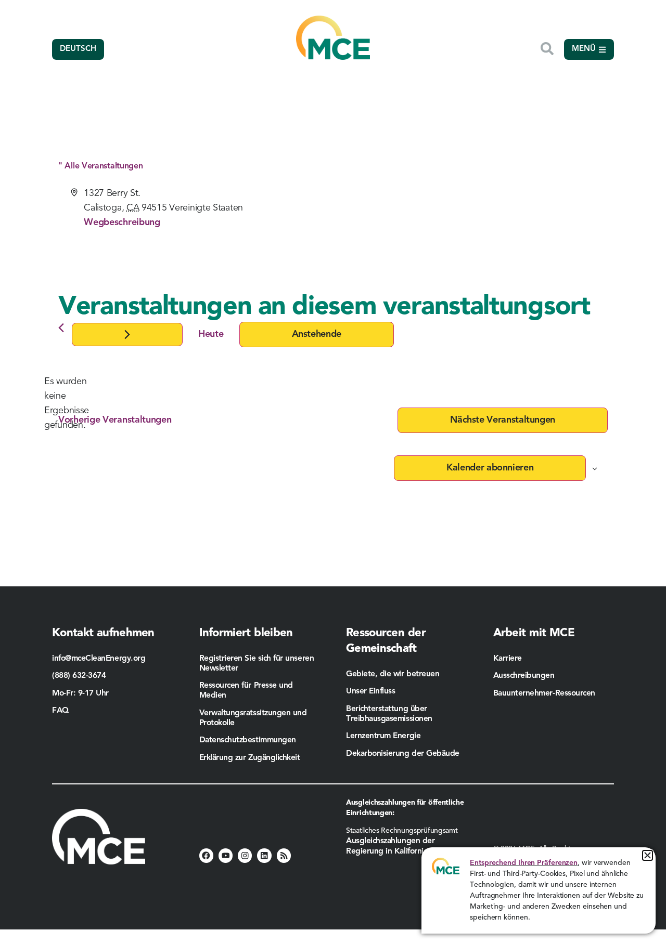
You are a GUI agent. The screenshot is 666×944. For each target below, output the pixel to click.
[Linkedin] (264, 855)
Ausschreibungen (524, 676)
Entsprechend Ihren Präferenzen (524, 863)
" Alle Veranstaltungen (100, 166)
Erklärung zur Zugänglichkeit (249, 758)
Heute (211, 334)
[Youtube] (226, 855)
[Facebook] (206, 855)
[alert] (66, 403)
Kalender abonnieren (489, 468)
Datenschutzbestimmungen (247, 740)
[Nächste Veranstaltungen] (127, 334)
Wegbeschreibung (122, 222)
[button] (647, 855)
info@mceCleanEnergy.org (98, 658)
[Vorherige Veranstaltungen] (61, 328)
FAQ (60, 710)
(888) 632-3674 (79, 676)
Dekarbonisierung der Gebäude (402, 754)
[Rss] (284, 855)
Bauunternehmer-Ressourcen (545, 693)
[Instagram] (245, 855)
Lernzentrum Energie (383, 736)
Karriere (507, 658)
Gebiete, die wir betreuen (392, 674)
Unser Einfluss (370, 691)
